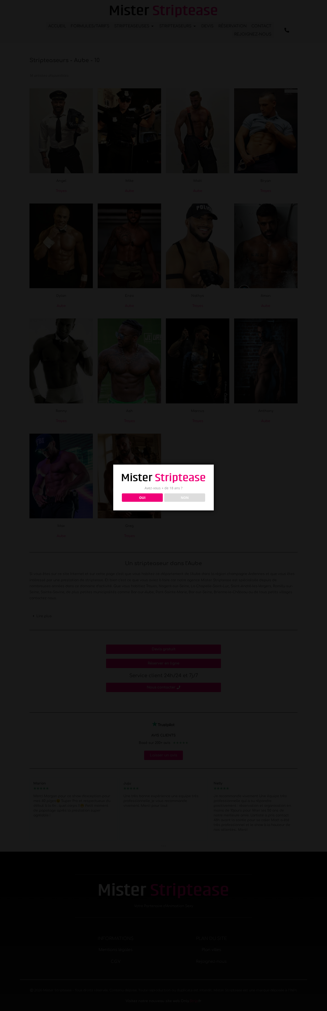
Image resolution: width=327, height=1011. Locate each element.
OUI (142, 497)
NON (185, 497)
